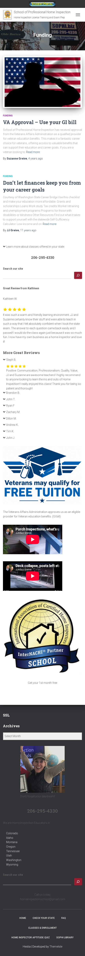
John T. (10, 399)
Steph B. (11, 359)
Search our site (13, 268)
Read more (33, 152)
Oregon (10, 846)
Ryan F (10, 405)
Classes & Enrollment (42, 927)
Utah (9, 855)
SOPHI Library (65, 937)
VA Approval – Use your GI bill (39, 122)
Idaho (9, 837)
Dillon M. (11, 418)
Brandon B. (13, 392)
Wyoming (12, 864)
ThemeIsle (55, 946)
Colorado (12, 833)
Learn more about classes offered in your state (35, 246)
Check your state (44, 918)
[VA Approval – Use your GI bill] (42, 82)
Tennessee (13, 851)
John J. (10, 437)
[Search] (78, 275)
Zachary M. (13, 412)
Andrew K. (12, 424)
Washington (13, 860)
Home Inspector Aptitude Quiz (30, 937)
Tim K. (10, 431)
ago (35, 158)
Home (22, 918)
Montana (11, 842)
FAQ (63, 918)
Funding (8, 115)
